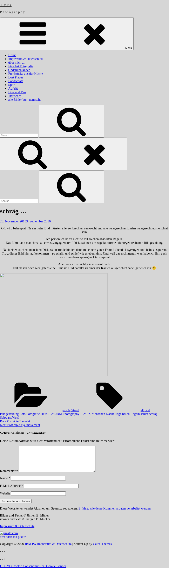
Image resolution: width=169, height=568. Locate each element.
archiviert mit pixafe (13, 537)
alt (142, 410)
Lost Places (15, 77)
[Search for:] (19, 135)
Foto (23, 414)
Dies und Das (17, 92)
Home (12, 55)
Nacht (110, 414)
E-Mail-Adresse (11, 485)
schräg (153, 414)
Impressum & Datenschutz (25, 59)
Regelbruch (122, 414)
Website (5, 493)
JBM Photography (67, 414)
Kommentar (9, 471)
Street (75, 410)
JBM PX (6, 5)
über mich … (16, 62)
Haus (44, 414)
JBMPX (85, 414)
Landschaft (15, 81)
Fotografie (33, 414)
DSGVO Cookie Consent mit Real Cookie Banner (33, 566)
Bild (147, 410)
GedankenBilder (19, 70)
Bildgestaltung (9, 414)
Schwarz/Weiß (9, 417)
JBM (51, 414)
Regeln (135, 414)
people (66, 410)
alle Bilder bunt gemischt (24, 99)
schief (144, 414)
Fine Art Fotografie (20, 66)
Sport (11, 84)
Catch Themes (102, 544)
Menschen (98, 414)
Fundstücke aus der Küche (25, 73)
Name (5, 478)
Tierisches (14, 96)
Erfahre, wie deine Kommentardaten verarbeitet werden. (115, 508)
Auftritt (13, 88)
